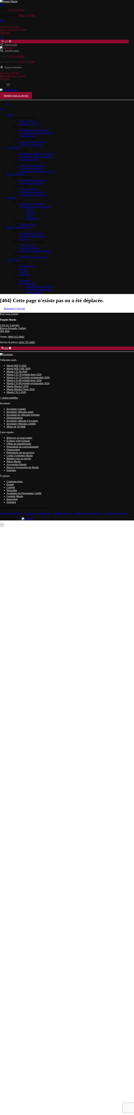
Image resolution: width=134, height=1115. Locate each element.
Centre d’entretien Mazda (33, 236)
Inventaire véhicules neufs (20, 411)
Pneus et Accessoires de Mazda (23, 467)
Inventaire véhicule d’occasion (22, 420)
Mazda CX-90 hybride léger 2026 (24, 380)
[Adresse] (1, 21)
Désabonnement (62, 513)
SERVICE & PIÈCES (18, 227)
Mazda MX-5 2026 (16, 365)
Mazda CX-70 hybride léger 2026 (24, 374)
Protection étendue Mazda (39, 289)
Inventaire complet (16, 409)
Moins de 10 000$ (29, 159)
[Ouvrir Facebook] (6, 47)
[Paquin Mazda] (8, 1)
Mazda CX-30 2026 (17, 371)
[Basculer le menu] (1, 38)
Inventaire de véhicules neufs (35, 130)
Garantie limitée (34, 292)
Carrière (24, 271)
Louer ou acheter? (29, 189)
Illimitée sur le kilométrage (39, 286)
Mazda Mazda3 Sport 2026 (21, 389)
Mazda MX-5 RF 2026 (18, 368)
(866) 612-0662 (16, 10)
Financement (13, 449)
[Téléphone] (1, 4)
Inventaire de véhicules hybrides (36, 133)
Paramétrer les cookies (115, 513)
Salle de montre (28, 121)
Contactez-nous (28, 265)
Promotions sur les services (33, 257)
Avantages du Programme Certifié (37, 171)
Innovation (25, 280)
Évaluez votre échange (31, 144)
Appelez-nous (11, 50)
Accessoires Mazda (30, 248)
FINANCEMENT (16, 174)
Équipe (23, 268)
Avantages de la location (32, 192)
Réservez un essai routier (32, 141)
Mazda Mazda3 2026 (17, 386)
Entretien (24, 239)
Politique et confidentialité (38, 513)
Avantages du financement (33, 195)
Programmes (32, 218)
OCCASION (13, 147)
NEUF (10, 115)
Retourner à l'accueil (14, 308)
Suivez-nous (10, 44)
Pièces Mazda (27, 245)
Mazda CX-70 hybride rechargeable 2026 (28, 377)
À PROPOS (13, 260)
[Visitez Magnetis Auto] (28, 518)
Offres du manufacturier (32, 203)
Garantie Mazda (28, 283)
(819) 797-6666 (27, 15)
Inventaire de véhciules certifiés (36, 156)
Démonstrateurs (28, 136)
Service (30, 215)
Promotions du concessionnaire (36, 206)
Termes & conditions (10, 513)
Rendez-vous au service (16, 95)
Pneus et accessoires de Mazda (35, 251)
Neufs (29, 209)
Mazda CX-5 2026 (29, 124)
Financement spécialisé (31, 183)
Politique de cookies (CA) (87, 513)
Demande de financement (33, 180)
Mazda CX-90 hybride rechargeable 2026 (28, 383)
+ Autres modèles (9, 397)
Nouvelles (25, 274)
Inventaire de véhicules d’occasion (37, 153)
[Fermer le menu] (1, 109)
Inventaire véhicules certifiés (21, 423)
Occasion (31, 212)
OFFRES (11, 198)
